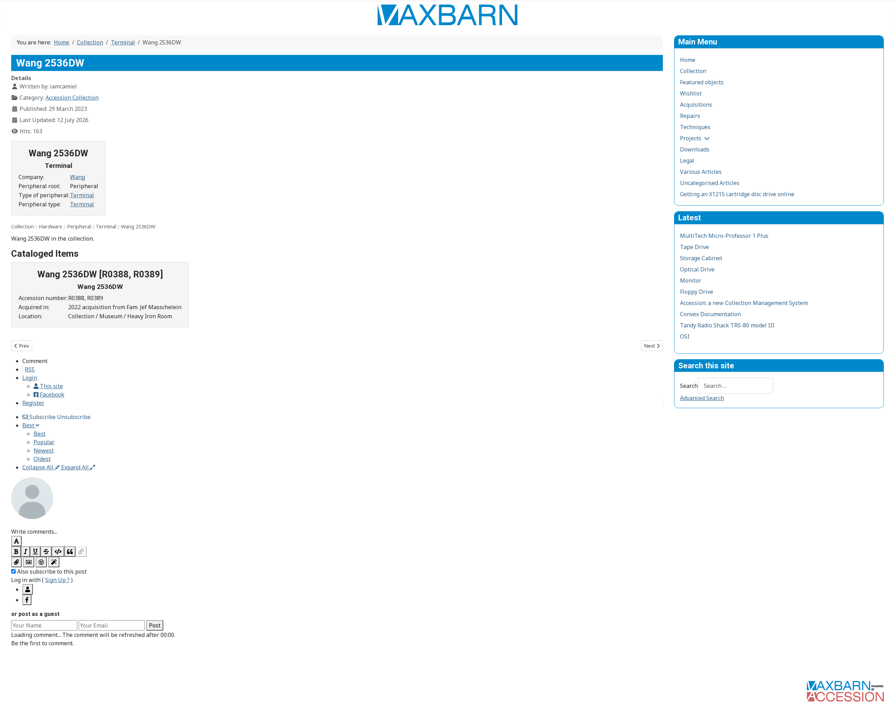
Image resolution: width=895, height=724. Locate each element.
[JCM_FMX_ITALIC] (25, 551)
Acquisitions (696, 104)
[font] (16, 541)
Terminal (82, 195)
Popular (44, 442)
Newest (44, 450)
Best (39, 434)
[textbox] (337, 523)
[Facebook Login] (26, 600)
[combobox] (735, 385)
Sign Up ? (57, 580)
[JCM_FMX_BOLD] (16, 551)
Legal (687, 160)
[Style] (53, 562)
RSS (30, 369)
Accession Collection (72, 97)
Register (33, 403)
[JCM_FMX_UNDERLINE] (35, 551)
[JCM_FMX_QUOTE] (70, 551)
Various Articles (701, 172)
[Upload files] (16, 562)
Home (687, 60)
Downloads (694, 149)
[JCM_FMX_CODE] (58, 551)
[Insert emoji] (41, 562)
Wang (77, 177)
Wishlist (691, 93)
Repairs (690, 116)
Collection (693, 71)
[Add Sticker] (28, 562)
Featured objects (702, 82)
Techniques (695, 127)
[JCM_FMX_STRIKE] (46, 551)
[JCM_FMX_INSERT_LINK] (81, 551)
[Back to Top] (882, 711)
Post (154, 625)
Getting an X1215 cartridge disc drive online (737, 194)
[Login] (27, 589)
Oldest (42, 459)
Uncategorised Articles (709, 183)
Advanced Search (702, 398)
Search (689, 386)
